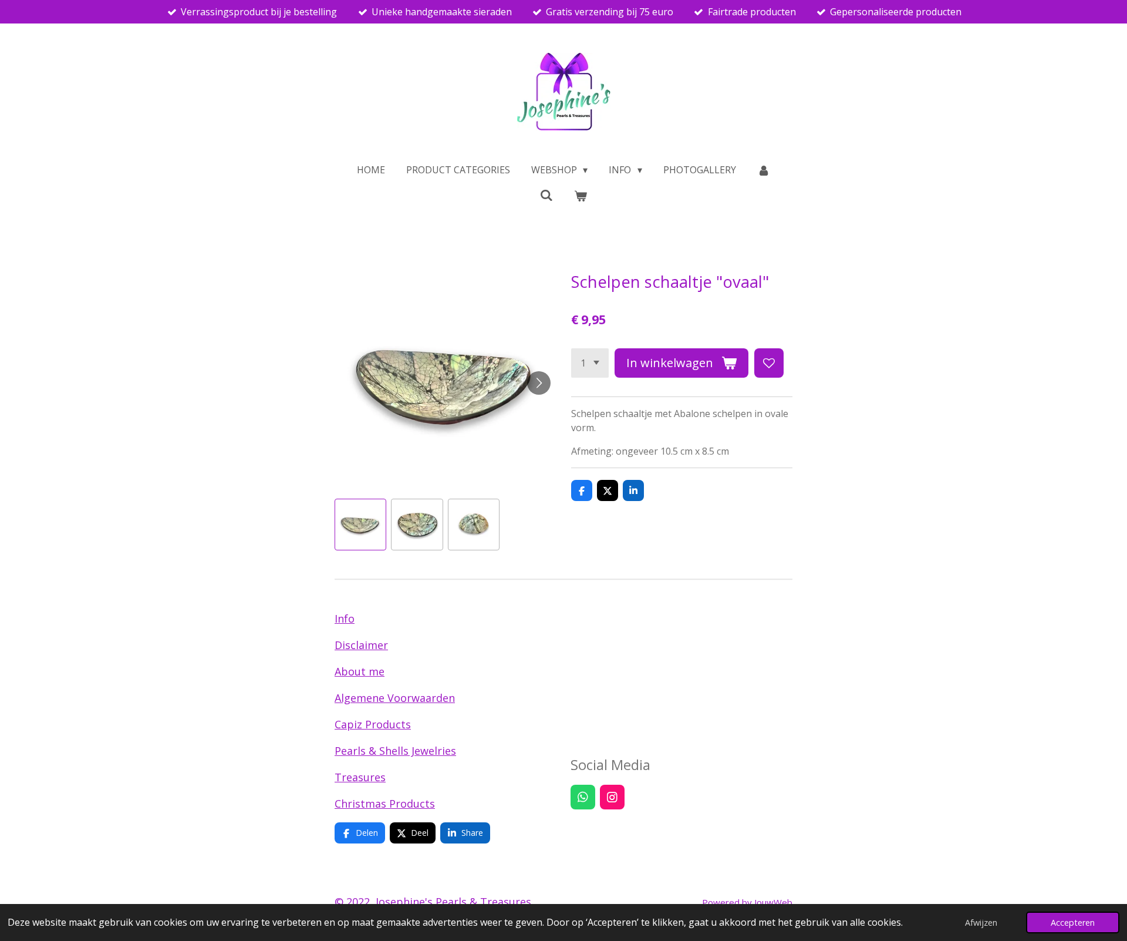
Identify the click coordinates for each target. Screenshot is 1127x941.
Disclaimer (361, 645)
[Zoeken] (546, 195)
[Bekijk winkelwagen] (580, 196)
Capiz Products (373, 724)
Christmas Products (385, 804)
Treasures (360, 777)
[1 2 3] (590, 363)
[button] (360, 524)
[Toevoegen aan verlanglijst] (769, 363)
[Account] (764, 170)
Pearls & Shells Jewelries (395, 751)
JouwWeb (773, 902)
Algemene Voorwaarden (395, 698)
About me (359, 671)
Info (345, 618)
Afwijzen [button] (981, 922)
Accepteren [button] (1073, 922)
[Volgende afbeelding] (539, 383)
